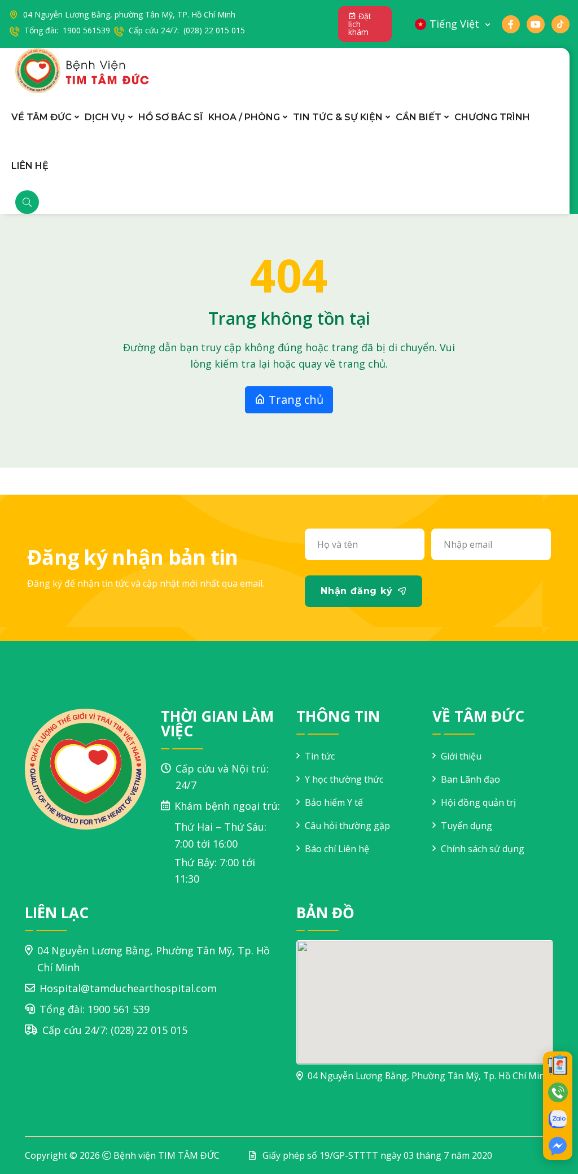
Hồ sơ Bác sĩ (170, 117)
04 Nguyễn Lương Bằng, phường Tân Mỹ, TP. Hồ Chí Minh (129, 14)
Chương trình (492, 117)
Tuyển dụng (466, 825)
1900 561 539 (118, 1009)
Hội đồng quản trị (478, 802)
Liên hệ (30, 165)
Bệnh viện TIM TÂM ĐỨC (166, 1155)
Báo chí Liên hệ (337, 849)
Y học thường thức (344, 779)
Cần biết (418, 117)
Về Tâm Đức (41, 117)
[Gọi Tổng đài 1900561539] (557, 1092)
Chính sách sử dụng (482, 849)
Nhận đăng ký (357, 591)
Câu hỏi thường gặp (347, 825)
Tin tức (320, 756)
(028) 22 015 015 (149, 1030)
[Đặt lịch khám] (557, 1065)
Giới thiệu (461, 756)
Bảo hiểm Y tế (334, 802)
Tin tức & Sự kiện (338, 117)
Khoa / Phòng (244, 117)
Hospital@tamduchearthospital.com (128, 988)
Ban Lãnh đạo (470, 779)
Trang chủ (294, 399)
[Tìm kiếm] (27, 202)
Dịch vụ (105, 117)
